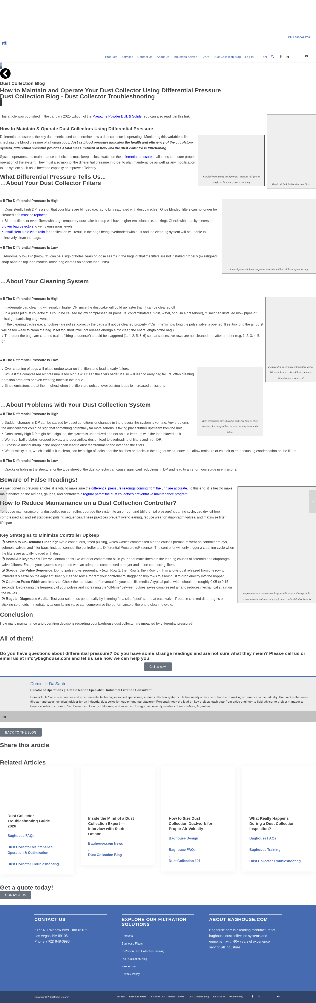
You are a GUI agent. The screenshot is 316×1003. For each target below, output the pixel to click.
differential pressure (137, 157)
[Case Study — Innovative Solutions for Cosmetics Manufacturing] (3, 501)
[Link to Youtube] (293, 56)
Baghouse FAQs (21, 836)
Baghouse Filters (132, 943)
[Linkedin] (4, 716)
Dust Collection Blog (22, 83)
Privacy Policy (131, 973)
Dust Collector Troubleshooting (110, 96)
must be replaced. (34, 215)
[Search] (272, 57)
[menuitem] (111, 57)
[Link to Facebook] (281, 56)
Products (127, 935)
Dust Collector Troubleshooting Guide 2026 (29, 821)
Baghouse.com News (105, 843)
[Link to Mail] (306, 56)
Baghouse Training (265, 850)
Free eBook (129, 966)
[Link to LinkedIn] (287, 56)
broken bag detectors (18, 226)
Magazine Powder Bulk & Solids (117, 116)
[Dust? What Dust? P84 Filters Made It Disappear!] (312, 501)
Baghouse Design (183, 838)
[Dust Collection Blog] (5, 73)
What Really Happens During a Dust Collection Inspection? (272, 823)
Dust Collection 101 (185, 861)
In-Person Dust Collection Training (143, 951)
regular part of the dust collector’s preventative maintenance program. (135, 494)
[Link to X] (300, 56)
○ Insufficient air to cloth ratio (23, 232)
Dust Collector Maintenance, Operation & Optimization (31, 850)
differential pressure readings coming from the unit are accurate (139, 488)
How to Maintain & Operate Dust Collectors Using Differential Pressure (76, 128)
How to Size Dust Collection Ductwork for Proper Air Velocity (190, 823)
